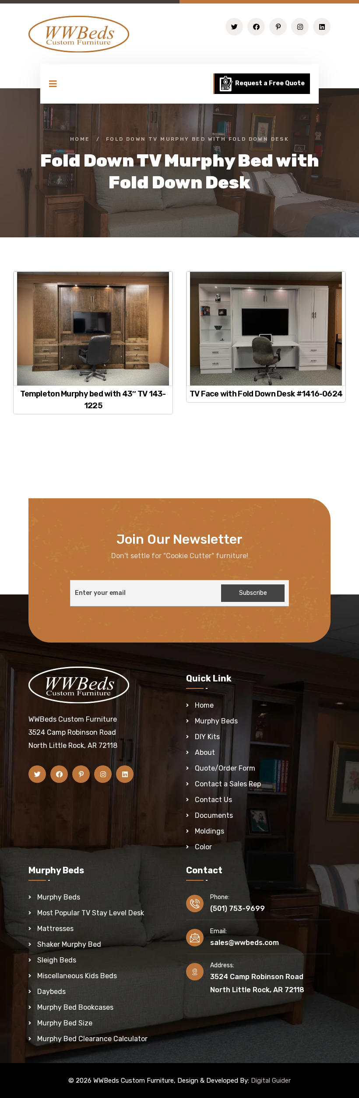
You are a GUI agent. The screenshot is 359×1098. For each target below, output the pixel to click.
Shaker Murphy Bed (69, 944)
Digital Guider (271, 1080)
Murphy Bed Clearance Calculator (92, 1039)
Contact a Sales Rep (228, 784)
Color (203, 847)
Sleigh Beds (56, 960)
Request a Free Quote (269, 83)
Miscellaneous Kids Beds (77, 976)
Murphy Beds (216, 721)
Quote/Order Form (225, 768)
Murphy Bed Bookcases (75, 1007)
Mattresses (55, 928)
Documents (214, 815)
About (205, 752)
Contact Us (213, 800)
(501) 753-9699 (237, 908)
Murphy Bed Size (64, 1023)
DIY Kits (207, 737)
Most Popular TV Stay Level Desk (90, 913)
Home (80, 139)
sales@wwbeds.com (244, 942)
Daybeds (51, 991)
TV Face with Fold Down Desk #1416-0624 (266, 394)
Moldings (209, 831)
